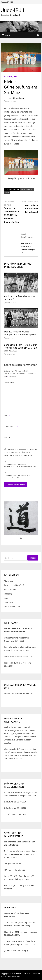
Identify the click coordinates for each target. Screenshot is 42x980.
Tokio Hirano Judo (12, 606)
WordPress (8, 976)
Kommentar (9, 382)
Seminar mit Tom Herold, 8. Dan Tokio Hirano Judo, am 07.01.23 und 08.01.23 (20, 347)
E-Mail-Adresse (11, 427)
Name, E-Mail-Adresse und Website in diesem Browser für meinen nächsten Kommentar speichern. (20, 452)
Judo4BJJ (12, 10)
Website (7, 438)
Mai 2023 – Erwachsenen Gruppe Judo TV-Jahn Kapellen (20, 333)
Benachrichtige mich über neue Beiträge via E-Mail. (17, 476)
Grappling (8, 593)
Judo (15, 77)
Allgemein (8, 77)
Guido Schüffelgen (17, 98)
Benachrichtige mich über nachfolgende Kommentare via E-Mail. (20, 465)
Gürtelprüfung (27, 190)
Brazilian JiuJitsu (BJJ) (14, 585)
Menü (7, 35)
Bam (18, 976)
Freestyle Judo (10, 589)
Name (7, 416)
